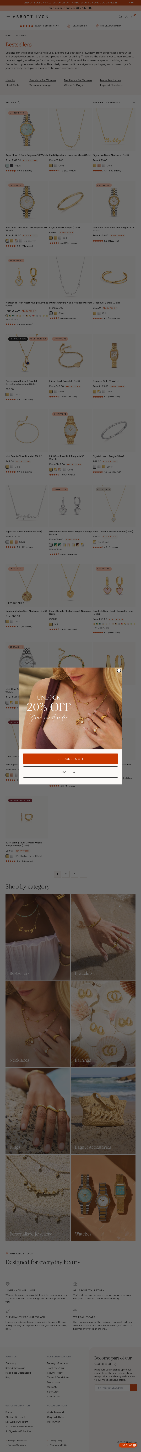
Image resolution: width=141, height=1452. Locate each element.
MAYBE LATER (70, 772)
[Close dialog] (119, 670)
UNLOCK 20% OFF (70, 759)
